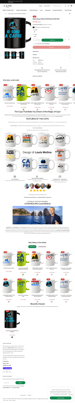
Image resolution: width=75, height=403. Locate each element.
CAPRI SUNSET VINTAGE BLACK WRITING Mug (37, 103)
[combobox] (58, 6)
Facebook (26, 231)
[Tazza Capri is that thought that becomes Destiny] (65, 92)
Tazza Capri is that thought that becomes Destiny (65, 103)
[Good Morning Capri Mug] (10, 92)
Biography (25, 227)
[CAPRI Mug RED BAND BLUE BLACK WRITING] (37, 286)
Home (6, 13)
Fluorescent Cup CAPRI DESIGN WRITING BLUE (23, 103)
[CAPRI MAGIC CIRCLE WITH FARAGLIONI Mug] (9, 286)
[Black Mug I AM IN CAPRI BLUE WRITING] (12, 319)
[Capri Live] (8, 6)
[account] (66, 6)
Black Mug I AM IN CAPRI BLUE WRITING (12, 331)
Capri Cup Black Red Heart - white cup (51, 103)
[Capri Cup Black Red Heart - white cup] (51, 92)
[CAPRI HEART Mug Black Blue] (23, 286)
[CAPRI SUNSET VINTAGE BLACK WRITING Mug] (37, 92)
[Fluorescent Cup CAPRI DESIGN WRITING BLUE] (24, 92)
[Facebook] (4, 372)
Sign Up (20, 382)
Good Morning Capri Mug (10, 103)
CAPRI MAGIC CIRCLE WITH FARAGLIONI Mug (9, 296)
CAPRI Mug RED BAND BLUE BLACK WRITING (37, 296)
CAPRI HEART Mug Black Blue (23, 296)
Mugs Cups (40, 63)
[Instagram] (7, 372)
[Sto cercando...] (53, 6)
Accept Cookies (60, 398)
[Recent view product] (68, 6)
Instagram (32, 231)
